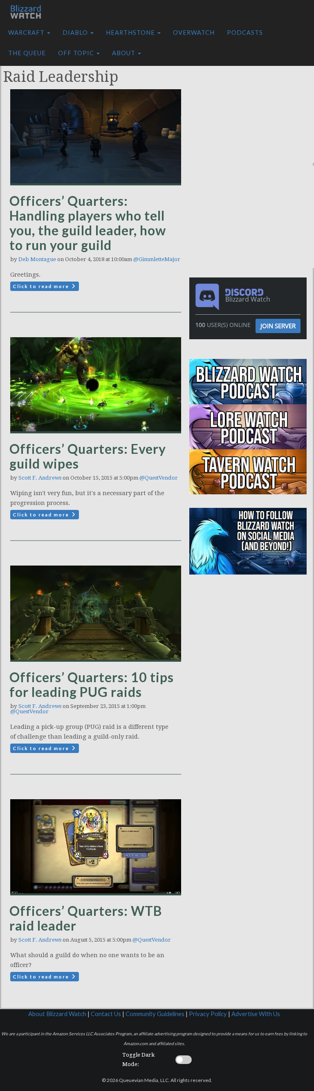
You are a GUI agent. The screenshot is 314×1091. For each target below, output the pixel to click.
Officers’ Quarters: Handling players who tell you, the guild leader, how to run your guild (87, 223)
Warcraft (27, 32)
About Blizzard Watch (57, 1013)
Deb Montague (37, 259)
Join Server (278, 326)
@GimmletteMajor (156, 259)
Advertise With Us (255, 1013)
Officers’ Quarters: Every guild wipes (87, 456)
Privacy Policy (208, 1013)
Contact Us (106, 1013)
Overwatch (194, 32)
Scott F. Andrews (39, 478)
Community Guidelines (155, 1013)
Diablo (76, 32)
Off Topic (77, 53)
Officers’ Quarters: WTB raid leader (85, 918)
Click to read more (42, 286)
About (124, 53)
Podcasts (245, 32)
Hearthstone (131, 32)
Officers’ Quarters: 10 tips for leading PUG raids (91, 684)
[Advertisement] (253, 112)
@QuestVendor (158, 478)
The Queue (27, 53)
